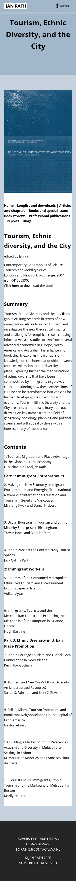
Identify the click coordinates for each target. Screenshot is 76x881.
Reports (13, 221)
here (15, 285)
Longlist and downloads (36, 205)
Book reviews (15, 216)
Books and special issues (49, 210)
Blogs (27, 221)
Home (9, 205)
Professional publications (49, 216)
